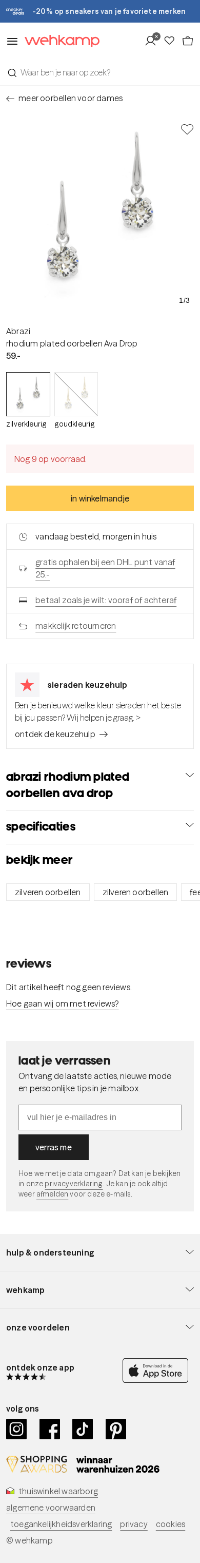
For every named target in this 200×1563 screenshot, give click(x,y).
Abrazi (18, 331)
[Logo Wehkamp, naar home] (58, 41)
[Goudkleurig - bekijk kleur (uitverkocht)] (76, 394)
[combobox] (100, 72)
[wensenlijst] (172, 41)
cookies (170, 1524)
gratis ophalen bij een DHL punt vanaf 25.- (105, 568)
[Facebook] (50, 1429)
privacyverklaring (74, 1183)
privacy (133, 1524)
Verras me (53, 1147)
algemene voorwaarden (50, 1507)
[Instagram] (16, 1429)
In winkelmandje (100, 498)
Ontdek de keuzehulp (55, 734)
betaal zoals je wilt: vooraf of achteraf (105, 600)
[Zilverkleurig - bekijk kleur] (28, 394)
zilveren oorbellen (48, 892)
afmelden (52, 1194)
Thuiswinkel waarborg (58, 1491)
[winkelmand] (188, 41)
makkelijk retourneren (75, 626)
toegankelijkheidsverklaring (61, 1524)
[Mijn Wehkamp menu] (153, 41)
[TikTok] (82, 1429)
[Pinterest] (116, 1429)
